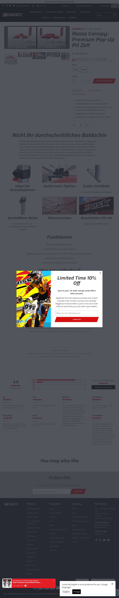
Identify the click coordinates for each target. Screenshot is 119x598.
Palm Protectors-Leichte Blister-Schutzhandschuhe (27, 582)
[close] (100, 273)
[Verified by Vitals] (25, 586)
